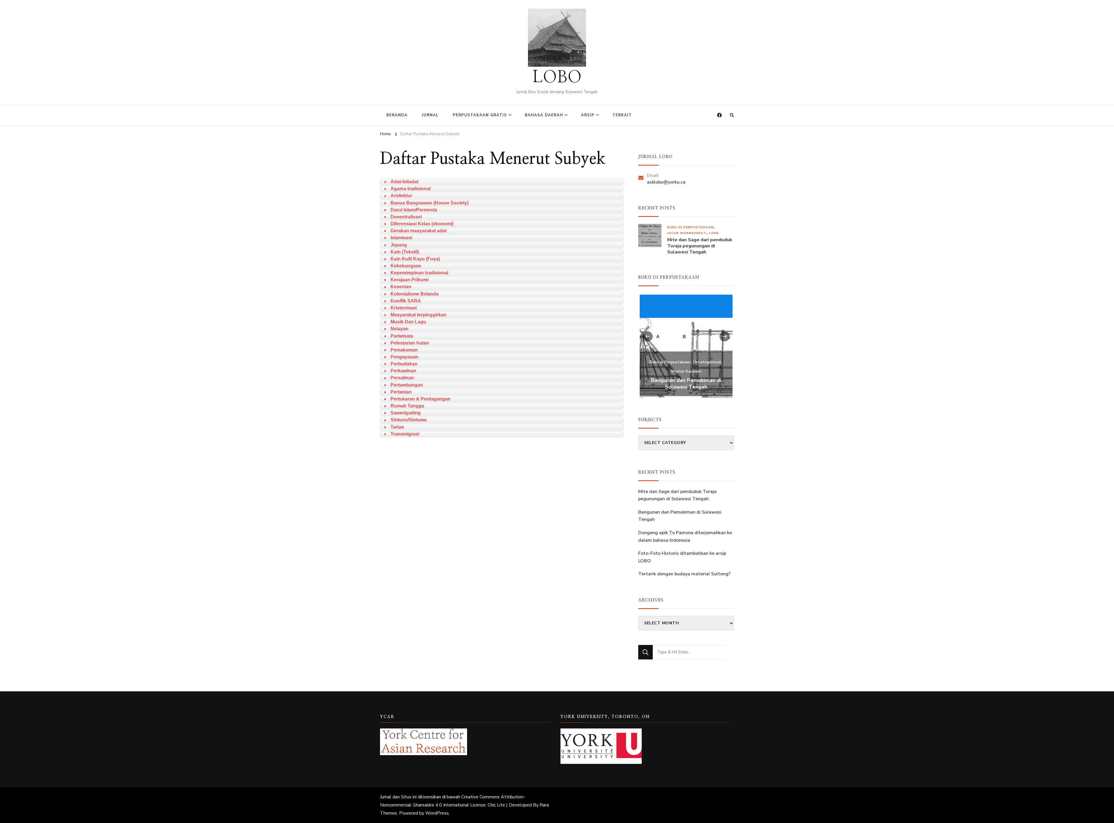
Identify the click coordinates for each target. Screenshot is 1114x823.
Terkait (622, 115)
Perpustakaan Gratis (480, 115)
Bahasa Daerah (544, 115)
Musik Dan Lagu (408, 321)
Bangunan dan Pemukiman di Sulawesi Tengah (686, 383)
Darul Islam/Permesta (413, 209)
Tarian (397, 427)
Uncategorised (707, 362)
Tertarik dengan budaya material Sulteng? (684, 574)
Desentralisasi (406, 216)
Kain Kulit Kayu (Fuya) (415, 258)
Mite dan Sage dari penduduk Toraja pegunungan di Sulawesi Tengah (699, 246)
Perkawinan (403, 370)
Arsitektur (401, 195)
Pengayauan (404, 356)
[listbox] (686, 345)
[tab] (501, 182)
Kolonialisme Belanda (414, 293)
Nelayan (399, 328)
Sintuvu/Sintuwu (408, 419)
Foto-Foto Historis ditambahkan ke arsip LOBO (682, 557)
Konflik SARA (405, 300)
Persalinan (402, 377)
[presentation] (648, 336)
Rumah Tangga (407, 405)
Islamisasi (401, 237)
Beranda (397, 115)
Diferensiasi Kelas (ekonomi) (421, 223)
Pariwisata (401, 335)
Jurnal (430, 115)
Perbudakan (403, 363)
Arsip (587, 115)
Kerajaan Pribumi (409, 279)
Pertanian (401, 391)
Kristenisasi (403, 307)
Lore (714, 233)
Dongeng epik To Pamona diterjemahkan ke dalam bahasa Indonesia (685, 536)
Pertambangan (406, 385)
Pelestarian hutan (409, 342)
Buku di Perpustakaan (690, 227)
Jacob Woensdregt (686, 233)
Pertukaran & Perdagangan (420, 398)
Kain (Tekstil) (404, 251)
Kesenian (400, 286)
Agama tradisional (410, 188)
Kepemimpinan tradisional (419, 272)
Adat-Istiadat (404, 181)
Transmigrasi (404, 434)
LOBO (557, 77)
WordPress (437, 813)
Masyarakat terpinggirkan (418, 314)
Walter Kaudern (686, 371)
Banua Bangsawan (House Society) (429, 202)
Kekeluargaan (405, 265)
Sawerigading (405, 412)
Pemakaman (404, 349)
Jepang (398, 244)
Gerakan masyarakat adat (418, 230)
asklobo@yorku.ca (666, 182)
